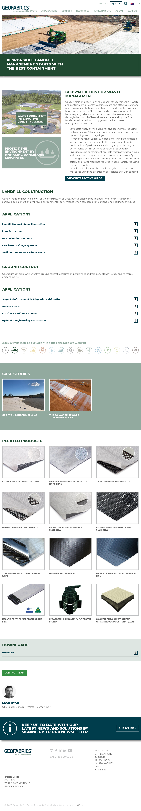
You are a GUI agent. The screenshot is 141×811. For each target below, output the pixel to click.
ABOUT (99, 766)
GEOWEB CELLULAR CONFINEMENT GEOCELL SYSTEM (70, 620)
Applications (49, 11)
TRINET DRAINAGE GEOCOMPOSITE (113, 481)
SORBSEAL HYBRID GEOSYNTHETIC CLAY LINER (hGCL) (68, 482)
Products (31, 11)
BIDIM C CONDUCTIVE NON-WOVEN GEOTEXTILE (65, 528)
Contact (103, 3)
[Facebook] (56, 751)
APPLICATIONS (103, 754)
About (119, 11)
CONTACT (9, 780)
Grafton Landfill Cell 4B (19, 415)
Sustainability (102, 11)
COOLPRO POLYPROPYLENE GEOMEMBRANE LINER (117, 574)
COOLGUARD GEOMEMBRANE (63, 573)
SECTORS (100, 757)
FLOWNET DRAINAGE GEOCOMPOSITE (20, 527)
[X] (60, 751)
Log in (79, 805)
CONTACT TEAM (14, 672)
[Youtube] (69, 751)
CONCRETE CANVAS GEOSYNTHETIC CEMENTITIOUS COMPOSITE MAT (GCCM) (115, 620)
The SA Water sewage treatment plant (64, 416)
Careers (132, 11)
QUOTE (116, 3)
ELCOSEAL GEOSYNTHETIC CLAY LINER (20, 481)
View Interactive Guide (84, 178)
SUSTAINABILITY (104, 763)
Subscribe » (127, 728)
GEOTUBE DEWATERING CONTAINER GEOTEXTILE (113, 528)
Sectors (67, 11)
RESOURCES (102, 760)
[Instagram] (51, 751)
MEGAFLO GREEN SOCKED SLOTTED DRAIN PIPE (22, 620)
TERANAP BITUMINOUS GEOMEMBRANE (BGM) (21, 574)
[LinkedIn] (64, 751)
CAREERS (100, 769)
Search (126, 3)
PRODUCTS (102, 750)
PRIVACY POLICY (13, 786)
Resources (82, 11)
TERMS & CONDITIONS (17, 783)
